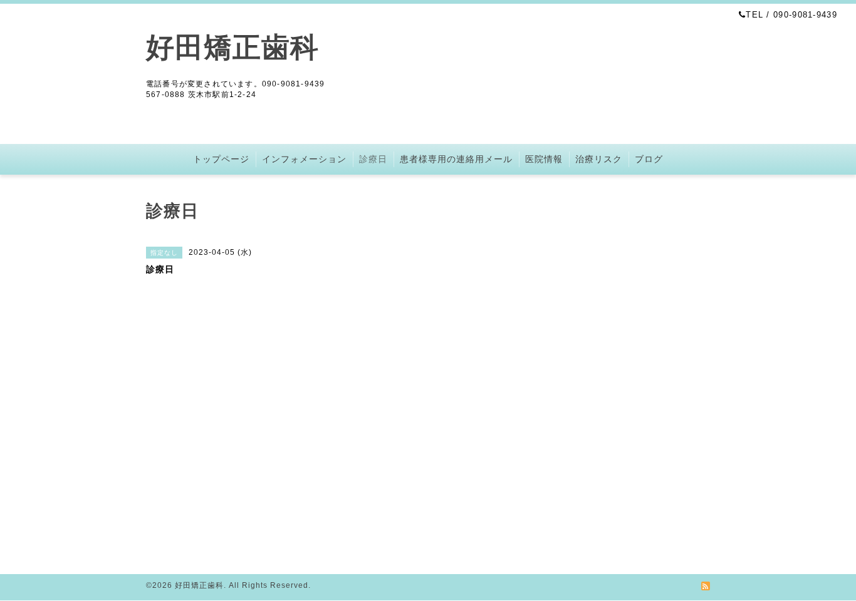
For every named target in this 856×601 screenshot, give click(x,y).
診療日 (373, 159)
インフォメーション (304, 159)
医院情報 (544, 159)
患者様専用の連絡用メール (456, 159)
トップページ (221, 159)
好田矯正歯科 (232, 47)
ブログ (649, 159)
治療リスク (598, 159)
